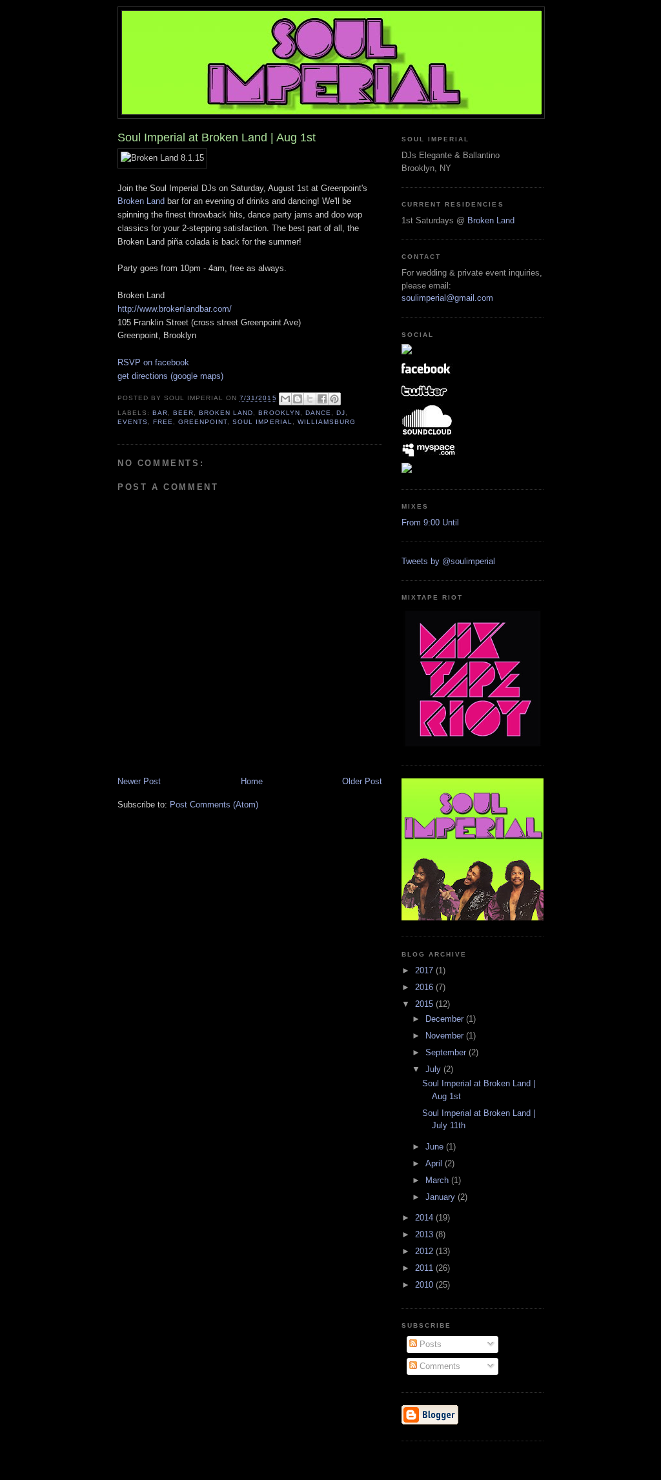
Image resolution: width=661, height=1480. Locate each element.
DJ (340, 412)
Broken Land (141, 201)
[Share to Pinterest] (334, 398)
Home (252, 781)
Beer (183, 412)
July (434, 1069)
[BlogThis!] (297, 398)
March (438, 1180)
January (441, 1197)
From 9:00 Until (430, 522)
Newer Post (139, 781)
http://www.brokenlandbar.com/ (174, 309)
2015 (425, 1004)
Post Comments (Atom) (214, 804)
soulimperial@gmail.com (447, 298)
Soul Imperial (262, 421)
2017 (425, 970)
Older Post (362, 781)
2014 (425, 1217)
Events (132, 421)
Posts (429, 1344)
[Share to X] (309, 398)
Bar (160, 412)
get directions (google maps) (170, 376)
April (435, 1163)
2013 (425, 1234)
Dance (318, 412)
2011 (425, 1268)
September (447, 1052)
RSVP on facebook (153, 362)
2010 (425, 1285)
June (435, 1146)
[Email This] (285, 398)
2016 (425, 987)
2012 (425, 1251)
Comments (438, 1366)
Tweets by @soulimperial (448, 561)
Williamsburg (327, 421)
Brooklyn (279, 412)
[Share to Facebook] (322, 398)
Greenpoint (202, 421)
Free (163, 421)
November (445, 1035)
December (445, 1019)
